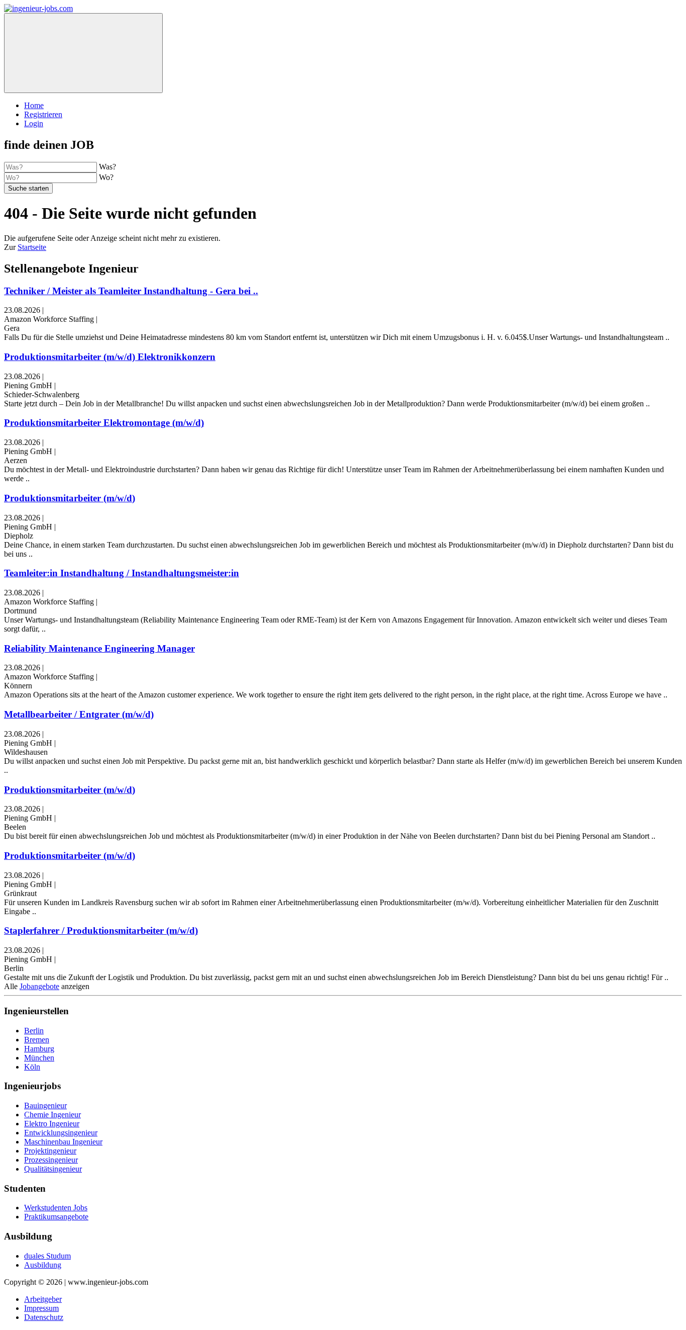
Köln (32, 1066)
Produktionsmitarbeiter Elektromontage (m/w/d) (104, 422)
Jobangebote (39, 986)
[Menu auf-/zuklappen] (83, 53)
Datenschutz (43, 1317)
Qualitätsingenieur (53, 1169)
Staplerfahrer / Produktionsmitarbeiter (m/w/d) (101, 930)
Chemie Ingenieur (52, 1114)
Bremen (36, 1039)
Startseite (32, 247)
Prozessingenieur (51, 1160)
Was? (107, 166)
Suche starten (28, 188)
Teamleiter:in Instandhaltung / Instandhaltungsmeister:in (121, 573)
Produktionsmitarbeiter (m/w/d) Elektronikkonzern (109, 356)
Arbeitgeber (43, 1299)
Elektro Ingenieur (51, 1123)
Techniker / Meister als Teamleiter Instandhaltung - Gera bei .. (131, 291)
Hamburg (39, 1048)
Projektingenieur (50, 1150)
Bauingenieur (45, 1105)
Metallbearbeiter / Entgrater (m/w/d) (79, 714)
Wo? (106, 177)
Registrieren (43, 114)
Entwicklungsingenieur (60, 1132)
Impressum (41, 1308)
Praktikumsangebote (56, 1216)
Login (33, 123)
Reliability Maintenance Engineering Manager (99, 648)
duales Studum (47, 1256)
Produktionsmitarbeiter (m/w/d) (69, 498)
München (39, 1057)
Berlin (34, 1030)
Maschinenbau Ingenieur (63, 1141)
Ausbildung (42, 1265)
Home (34, 105)
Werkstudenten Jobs (55, 1207)
